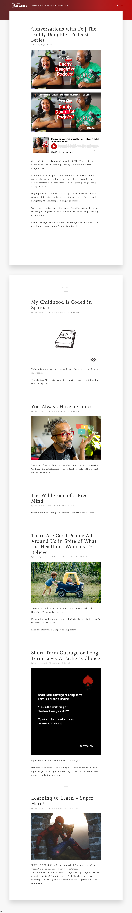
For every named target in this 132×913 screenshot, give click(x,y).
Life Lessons (53, 312)
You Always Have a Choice (62, 406)
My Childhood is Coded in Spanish (61, 304)
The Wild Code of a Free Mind (59, 498)
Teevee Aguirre (39, 312)
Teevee (36, 506)
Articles (45, 663)
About (125, 5)
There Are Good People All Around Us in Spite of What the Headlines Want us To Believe (64, 544)
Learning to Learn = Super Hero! (62, 800)
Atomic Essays (54, 557)
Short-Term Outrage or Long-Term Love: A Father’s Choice (65, 655)
